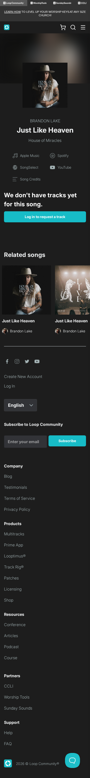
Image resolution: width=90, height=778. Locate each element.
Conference (15, 624)
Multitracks (14, 533)
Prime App (13, 544)
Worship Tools (17, 697)
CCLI (8, 686)
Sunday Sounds (18, 708)
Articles (11, 635)
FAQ (8, 743)
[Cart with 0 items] (63, 27)
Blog (8, 476)
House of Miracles (45, 140)
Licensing (13, 589)
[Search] (73, 27)
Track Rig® (14, 566)
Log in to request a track (45, 217)
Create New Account (23, 376)
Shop (8, 600)
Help (8, 732)
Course (10, 657)
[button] (7, 361)
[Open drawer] (83, 27)
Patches (11, 577)
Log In (9, 385)
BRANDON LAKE (45, 120)
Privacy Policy (17, 509)
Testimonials (15, 487)
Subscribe (67, 441)
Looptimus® (15, 555)
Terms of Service (19, 498)
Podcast (11, 646)
